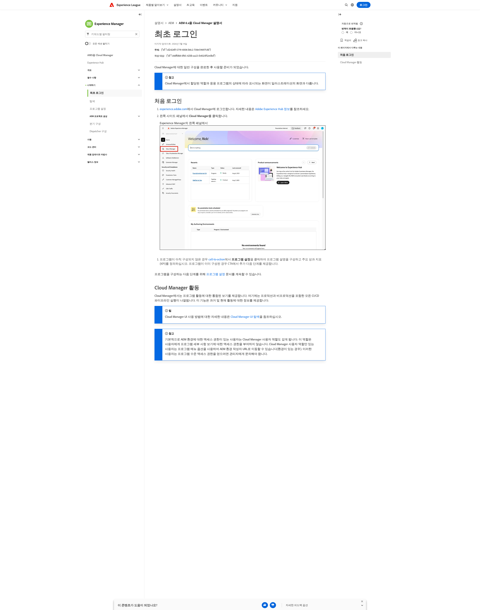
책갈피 (347, 40)
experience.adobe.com (173, 109)
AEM (171, 23)
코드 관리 (91, 147)
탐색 (92, 101)
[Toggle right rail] (340, 15)
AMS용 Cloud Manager (100, 55)
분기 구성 (95, 123)
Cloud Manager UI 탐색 (245, 316)
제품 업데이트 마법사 (97, 154)
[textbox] (112, 34)
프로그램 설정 (215, 274)
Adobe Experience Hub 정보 (272, 109)
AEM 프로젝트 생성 (98, 116)
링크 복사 (362, 40)
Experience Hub (95, 62)
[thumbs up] (265, 605)
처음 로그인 (347, 54)
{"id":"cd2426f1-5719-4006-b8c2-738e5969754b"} (186, 49)
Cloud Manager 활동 (351, 62)
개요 (89, 70)
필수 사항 (91, 77)
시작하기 (91, 85)
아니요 (357, 32)
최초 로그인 (97, 92)
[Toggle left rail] (140, 15)
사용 (89, 139)
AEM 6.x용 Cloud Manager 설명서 (200, 23)
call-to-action (216, 259)
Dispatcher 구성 (98, 131)
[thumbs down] (273, 605)
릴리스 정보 (92, 162)
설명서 (159, 23)
